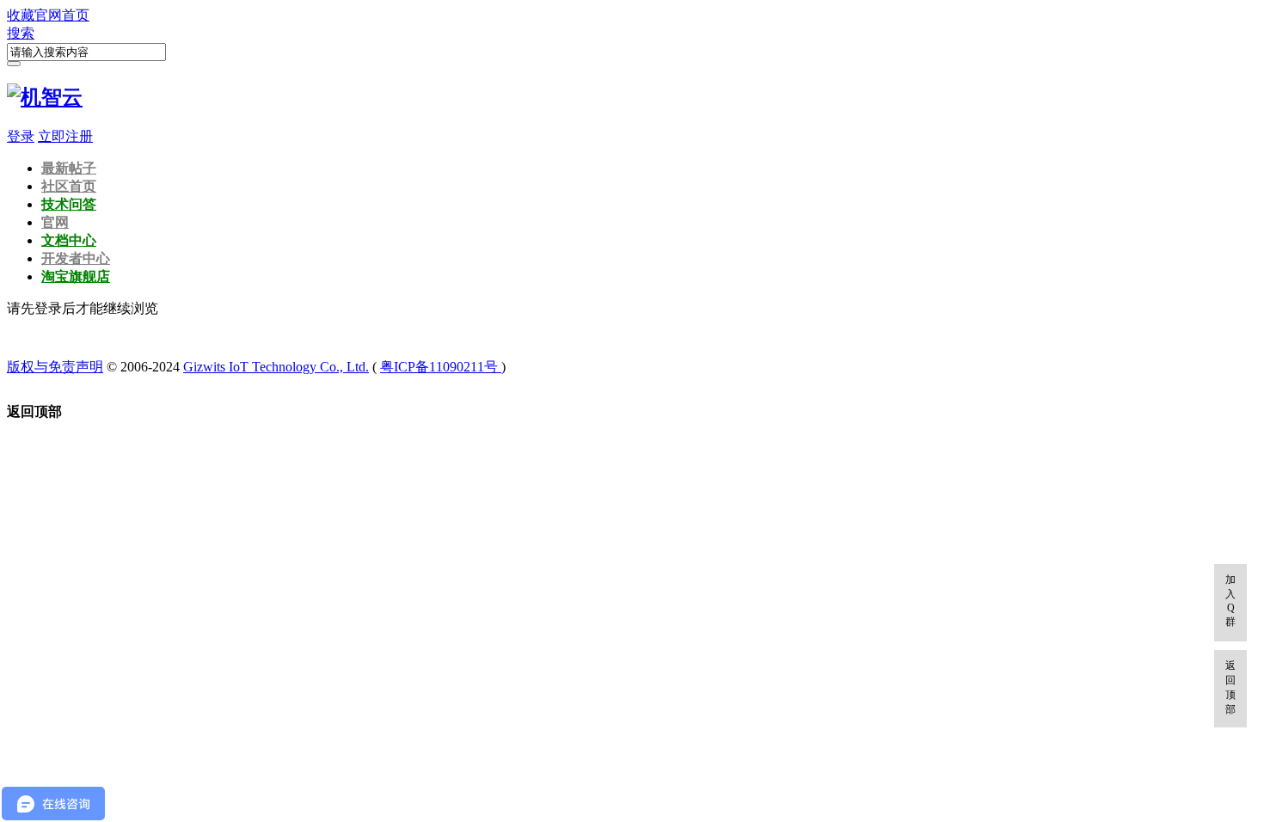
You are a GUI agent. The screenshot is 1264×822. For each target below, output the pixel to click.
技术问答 (68, 204)
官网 (55, 222)
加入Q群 (1230, 601)
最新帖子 (68, 168)
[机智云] (45, 97)
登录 (20, 136)
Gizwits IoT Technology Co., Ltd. (276, 366)
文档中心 (68, 240)
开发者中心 (75, 258)
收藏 (20, 15)
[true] (14, 63)
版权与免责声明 (55, 366)
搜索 (20, 33)
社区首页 (68, 186)
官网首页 (61, 15)
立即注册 (65, 136)
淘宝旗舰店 (75, 276)
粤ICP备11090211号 (440, 366)
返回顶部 (1230, 687)
